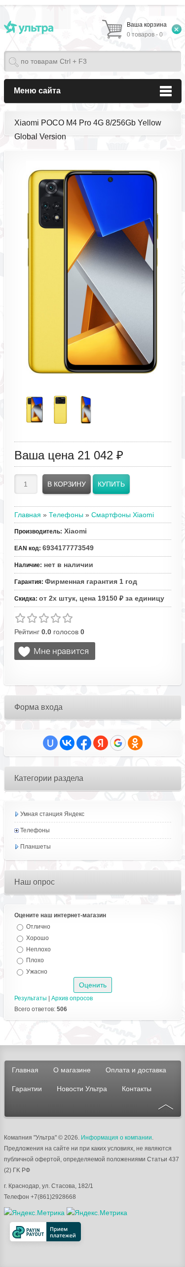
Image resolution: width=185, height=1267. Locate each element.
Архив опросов (72, 998)
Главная (25, 1070)
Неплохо (38, 948)
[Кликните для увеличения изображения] (92, 272)
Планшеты (35, 846)
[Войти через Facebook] (83, 743)
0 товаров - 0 (147, 29)
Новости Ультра (82, 1089)
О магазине (72, 1070)
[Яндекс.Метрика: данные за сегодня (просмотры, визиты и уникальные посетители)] (97, 1212)
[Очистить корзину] (177, 29)
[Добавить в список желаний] (54, 651)
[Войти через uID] (50, 743)
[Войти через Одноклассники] (135, 743)
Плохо (35, 960)
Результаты (30, 998)
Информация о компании (116, 1137)
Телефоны (35, 830)
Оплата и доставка (136, 1070)
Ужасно (36, 971)
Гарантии (27, 1089)
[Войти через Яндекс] (100, 743)
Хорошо (37, 938)
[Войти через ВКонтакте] (67, 743)
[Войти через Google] (118, 743)
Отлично (38, 926)
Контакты (136, 1089)
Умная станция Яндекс (52, 814)
